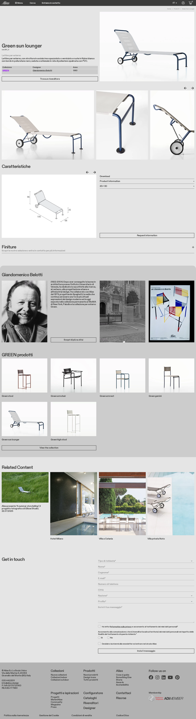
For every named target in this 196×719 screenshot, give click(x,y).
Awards (120, 682)
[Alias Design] (5, 2)
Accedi (183, 2)
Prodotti (176, 9)
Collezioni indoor (59, 677)
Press (53, 707)
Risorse (121, 698)
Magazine (55, 704)
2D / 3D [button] (103, 186)
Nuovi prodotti (90, 675)
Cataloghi (90, 698)
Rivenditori (90, 703)
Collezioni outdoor (60, 680)
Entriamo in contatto (51, 3)
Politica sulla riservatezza (16, 715)
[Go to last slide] (186, 88)
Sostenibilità (122, 685)
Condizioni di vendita (81, 715)
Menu (20, 3)
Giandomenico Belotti (42, 70)
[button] (98, 249)
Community (56, 702)
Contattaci (123, 693)
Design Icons (89, 677)
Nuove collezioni (59, 675)
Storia (119, 680)
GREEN (5, 70)
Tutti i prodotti (90, 680)
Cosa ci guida (122, 675)
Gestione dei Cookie (49, 715)
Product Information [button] (110, 181)
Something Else (123, 677)
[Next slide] (192, 88)
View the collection (49, 447)
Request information (147, 235)
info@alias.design (10, 683)
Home (169, 9)
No (111, 638)
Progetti (55, 697)
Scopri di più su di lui (73, 339)
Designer (89, 708)
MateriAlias (56, 699)
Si (102, 638)
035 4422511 (8, 680)
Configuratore (93, 693)
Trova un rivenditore (50, 78)
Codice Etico (122, 715)
